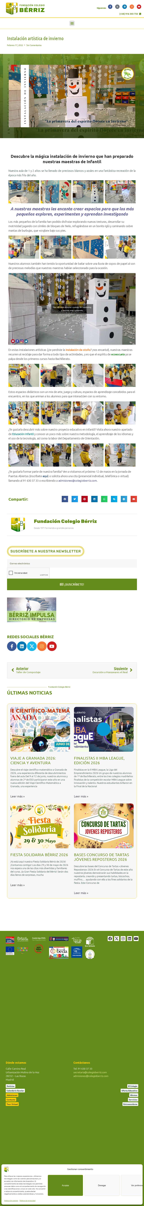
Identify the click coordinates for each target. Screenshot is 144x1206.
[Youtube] (139, 7)
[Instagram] (132, 7)
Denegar (102, 1185)
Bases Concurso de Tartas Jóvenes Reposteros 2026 (101, 857)
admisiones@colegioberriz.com (90, 1075)
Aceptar (65, 1185)
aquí (45, 476)
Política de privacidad (27, 1201)
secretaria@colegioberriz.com (90, 1072)
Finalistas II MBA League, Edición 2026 (99, 760)
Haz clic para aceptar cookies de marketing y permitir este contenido (72, 309)
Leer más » (17, 796)
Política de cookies (11, 1201)
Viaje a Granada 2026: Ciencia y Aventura (33, 760)
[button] (72, 23)
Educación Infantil (23, 434)
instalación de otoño (78, 349)
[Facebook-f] (110, 7)
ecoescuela (118, 354)
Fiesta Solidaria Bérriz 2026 (39, 854)
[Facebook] (110, 938)
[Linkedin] (124, 7)
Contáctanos (81, 1062)
